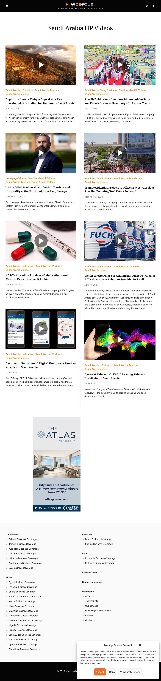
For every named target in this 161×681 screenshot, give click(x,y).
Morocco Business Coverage (23, 615)
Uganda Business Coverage (23, 644)
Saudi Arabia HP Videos (19, 90)
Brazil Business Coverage (98, 539)
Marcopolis (88, 591)
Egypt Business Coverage (22, 582)
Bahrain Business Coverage (23, 539)
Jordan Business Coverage (22, 544)
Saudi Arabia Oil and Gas (127, 266)
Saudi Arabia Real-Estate (127, 178)
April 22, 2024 (12, 108)
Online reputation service (98, 610)
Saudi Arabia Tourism (46, 90)
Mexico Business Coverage (99, 544)
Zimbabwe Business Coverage (24, 649)
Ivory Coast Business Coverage (25, 596)
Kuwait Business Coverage (22, 553)
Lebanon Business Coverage (23, 558)
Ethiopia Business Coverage (23, 587)
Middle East (12, 534)
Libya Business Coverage (22, 606)
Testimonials (91, 601)
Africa (9, 577)
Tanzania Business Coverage (23, 639)
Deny (112, 671)
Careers (89, 615)
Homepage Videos (16, 178)
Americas (87, 534)
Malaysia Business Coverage (99, 563)
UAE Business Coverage (21, 567)
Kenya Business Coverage (22, 601)
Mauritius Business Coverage (23, 610)
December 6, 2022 (93, 196)
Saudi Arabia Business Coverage (25, 563)
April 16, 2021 (91, 285)
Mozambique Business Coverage (25, 620)
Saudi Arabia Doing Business (100, 90)
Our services (91, 605)
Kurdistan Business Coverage (24, 548)
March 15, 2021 (13, 372)
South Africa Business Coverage (25, 634)
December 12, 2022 (15, 196)
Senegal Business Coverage (23, 630)
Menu (7, 6)
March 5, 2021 (91, 383)
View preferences (130, 671)
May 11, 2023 (90, 108)
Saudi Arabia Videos (17, 93)
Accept (100, 671)
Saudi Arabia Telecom (125, 365)
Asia (84, 553)
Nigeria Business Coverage (22, 625)
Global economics (92, 582)
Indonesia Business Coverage (100, 558)
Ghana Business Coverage (22, 591)
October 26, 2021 (14, 284)
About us (89, 596)
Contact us (90, 620)
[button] (140, 645)
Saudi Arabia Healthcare (19, 266)
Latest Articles (89, 572)
